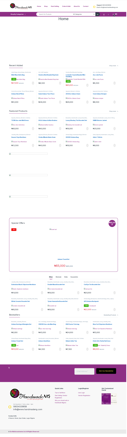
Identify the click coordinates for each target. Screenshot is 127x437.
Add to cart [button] (33, 83)
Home (39, 6)
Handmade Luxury (76, 118)
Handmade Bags (77, 134)
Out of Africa (111, 118)
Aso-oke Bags (97, 72)
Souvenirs (74, 277)
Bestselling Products (110, 315)
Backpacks (94, 298)
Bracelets (68, 118)
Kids (20, 91)
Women (103, 72)
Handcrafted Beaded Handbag (74, 72)
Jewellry (13, 134)
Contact (85, 6)
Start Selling (55, 6)
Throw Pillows (25, 91)
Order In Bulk (66, 6)
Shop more (112, 65)
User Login (81, 392)
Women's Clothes (48, 91)
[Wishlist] (104, 14)
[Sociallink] (9, 422)
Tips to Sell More (60, 392)
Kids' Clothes (104, 91)
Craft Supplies (44, 72)
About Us (77, 6)
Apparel (40, 91)
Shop (46, 6)
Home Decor (14, 91)
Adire (94, 134)
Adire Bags (14, 72)
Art (39, 72)
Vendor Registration (84, 395)
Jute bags (85, 321)
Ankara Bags (21, 72)
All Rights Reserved (24, 431)
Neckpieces (22, 134)
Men (85, 118)
